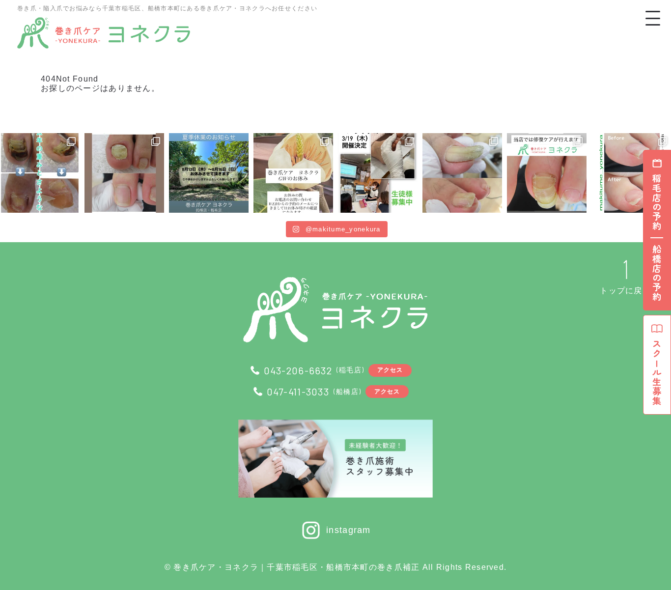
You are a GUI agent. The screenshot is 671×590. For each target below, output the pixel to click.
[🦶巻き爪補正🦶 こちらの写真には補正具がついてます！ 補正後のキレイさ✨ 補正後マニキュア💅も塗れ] (631, 173)
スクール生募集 (656, 372)
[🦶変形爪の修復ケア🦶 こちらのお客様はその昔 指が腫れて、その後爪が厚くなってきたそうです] (40, 173)
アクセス (390, 369)
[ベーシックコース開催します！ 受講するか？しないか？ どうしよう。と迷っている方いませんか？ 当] (378, 173)
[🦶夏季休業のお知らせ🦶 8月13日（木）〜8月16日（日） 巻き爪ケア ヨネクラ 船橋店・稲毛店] (209, 173)
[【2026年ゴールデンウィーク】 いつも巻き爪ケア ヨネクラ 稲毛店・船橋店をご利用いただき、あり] (293, 173)
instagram (348, 530)
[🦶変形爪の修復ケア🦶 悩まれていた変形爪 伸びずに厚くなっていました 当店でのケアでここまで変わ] (124, 173)
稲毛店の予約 (656, 202)
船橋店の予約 (656, 273)
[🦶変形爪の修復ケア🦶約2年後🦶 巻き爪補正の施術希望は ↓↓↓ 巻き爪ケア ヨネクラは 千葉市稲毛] (547, 173)
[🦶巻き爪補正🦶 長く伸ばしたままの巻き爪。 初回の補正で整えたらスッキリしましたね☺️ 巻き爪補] (462, 173)
